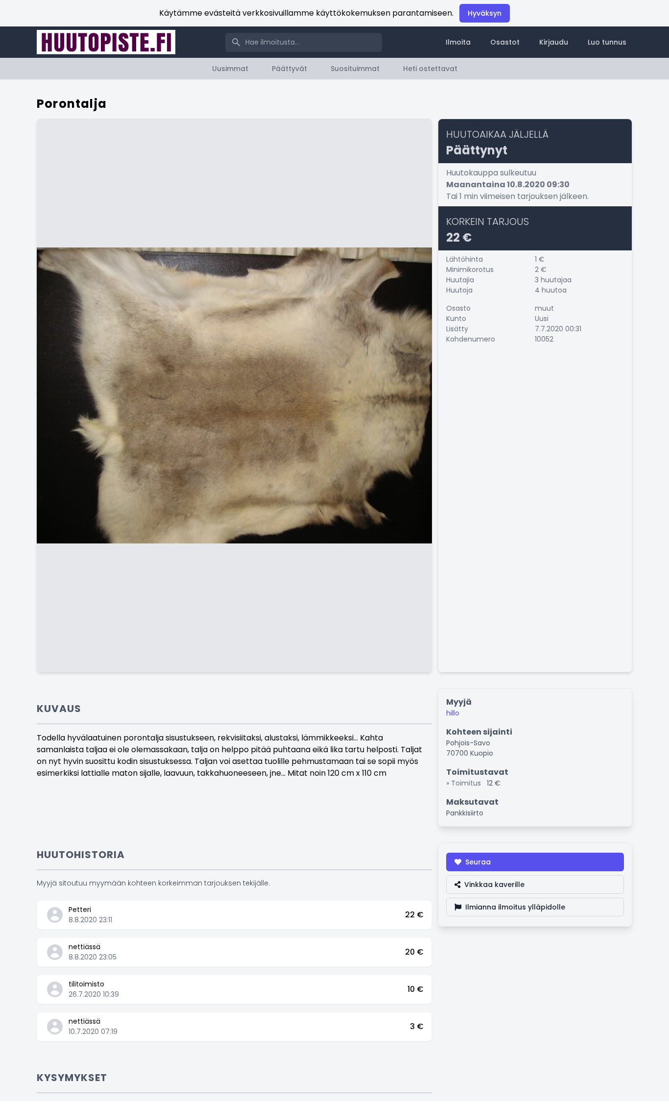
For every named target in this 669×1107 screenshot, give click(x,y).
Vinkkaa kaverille (494, 884)
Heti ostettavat (430, 69)
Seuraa (478, 862)
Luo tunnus (607, 42)
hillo (452, 713)
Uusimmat (230, 69)
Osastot (505, 42)
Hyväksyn (485, 13)
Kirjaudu (553, 42)
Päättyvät (289, 69)
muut (544, 308)
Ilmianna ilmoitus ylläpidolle (515, 907)
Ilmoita (458, 42)
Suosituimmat (355, 69)
